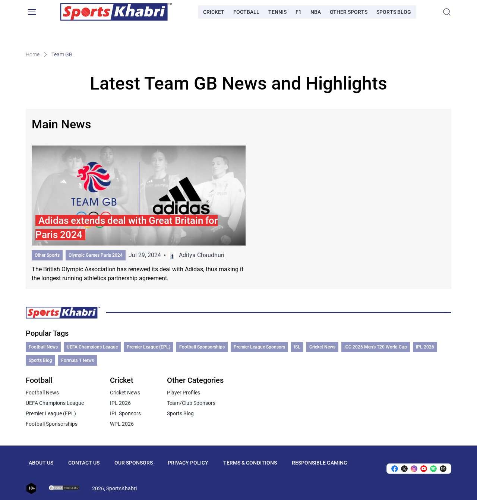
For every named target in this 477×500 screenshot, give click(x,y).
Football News (43, 347)
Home (33, 54)
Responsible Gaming (319, 463)
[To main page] (116, 12)
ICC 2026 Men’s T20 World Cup (375, 347)
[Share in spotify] (433, 468)
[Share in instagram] (414, 468)
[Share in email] (443, 468)
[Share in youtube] (423, 468)
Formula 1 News (77, 360)
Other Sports (348, 12)
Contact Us (83, 463)
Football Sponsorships (202, 347)
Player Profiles (183, 393)
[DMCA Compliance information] (64, 488)
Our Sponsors (133, 463)
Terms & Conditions (250, 463)
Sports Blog (393, 12)
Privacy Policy (188, 463)
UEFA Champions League (92, 347)
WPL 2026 (122, 424)
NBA (315, 12)
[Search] (446, 11)
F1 (298, 12)
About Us (41, 463)
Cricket (213, 12)
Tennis (277, 12)
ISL (297, 347)
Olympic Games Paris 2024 (96, 255)
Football (246, 12)
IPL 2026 (425, 347)
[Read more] (139, 214)
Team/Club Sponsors (191, 403)
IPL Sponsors (125, 413)
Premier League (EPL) (148, 347)
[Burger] (32, 12)
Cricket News (322, 347)
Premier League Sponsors (259, 347)
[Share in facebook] (394, 468)
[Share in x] (404, 468)
